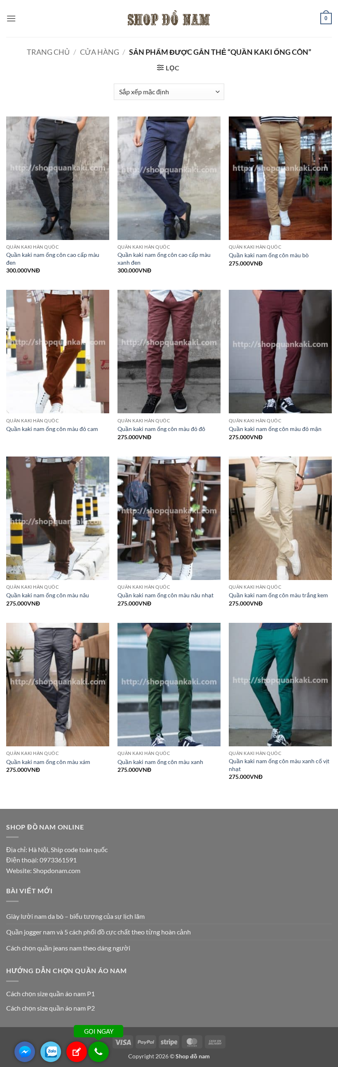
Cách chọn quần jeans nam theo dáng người (68, 948)
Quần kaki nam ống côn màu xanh (160, 761)
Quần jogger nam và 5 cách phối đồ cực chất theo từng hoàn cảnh (98, 932)
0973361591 (58, 860)
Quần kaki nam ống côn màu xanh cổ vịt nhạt (279, 764)
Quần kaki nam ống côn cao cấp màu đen (52, 258)
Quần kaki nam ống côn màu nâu (47, 595)
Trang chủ (48, 51)
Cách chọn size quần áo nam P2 (50, 1008)
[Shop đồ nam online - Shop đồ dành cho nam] (169, 18)
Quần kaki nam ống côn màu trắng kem (278, 595)
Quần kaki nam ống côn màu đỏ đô (161, 428)
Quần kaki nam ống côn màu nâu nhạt (165, 595)
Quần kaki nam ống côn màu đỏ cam (52, 428)
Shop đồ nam (193, 1056)
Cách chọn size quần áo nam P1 (50, 993)
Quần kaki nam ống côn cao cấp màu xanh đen (164, 258)
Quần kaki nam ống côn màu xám (48, 761)
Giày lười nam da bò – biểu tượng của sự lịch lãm (75, 916)
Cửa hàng (99, 51)
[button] (11, 18)
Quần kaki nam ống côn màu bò (269, 255)
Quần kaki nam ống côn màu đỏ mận (275, 428)
